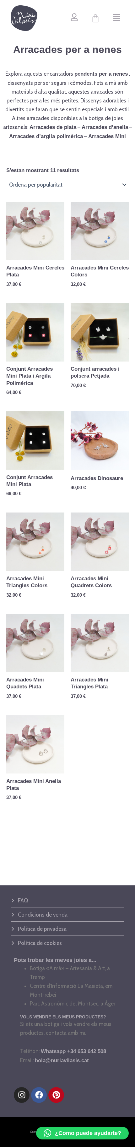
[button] (117, 18)
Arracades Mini (107, 136)
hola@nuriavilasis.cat (62, 1060)
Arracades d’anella (105, 127)
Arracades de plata (53, 127)
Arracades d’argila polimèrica (46, 136)
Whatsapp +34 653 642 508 (73, 1051)
